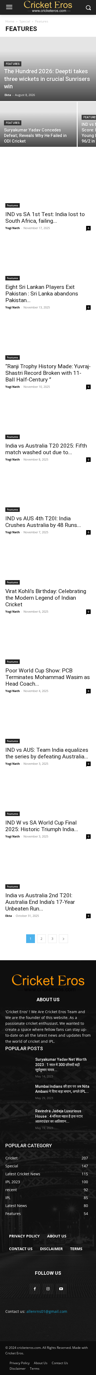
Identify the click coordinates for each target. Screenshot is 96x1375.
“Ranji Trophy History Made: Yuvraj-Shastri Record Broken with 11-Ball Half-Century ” (48, 373)
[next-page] (63, 938)
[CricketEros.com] (48, 6)
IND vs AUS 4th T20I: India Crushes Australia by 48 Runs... (43, 521)
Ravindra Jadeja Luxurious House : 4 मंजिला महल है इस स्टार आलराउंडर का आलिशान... (59, 1116)
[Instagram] (48, 1289)
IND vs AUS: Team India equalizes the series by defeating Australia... (46, 753)
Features (12, 63)
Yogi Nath (12, 228)
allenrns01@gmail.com (46, 1311)
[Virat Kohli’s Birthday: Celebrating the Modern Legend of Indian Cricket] (48, 564)
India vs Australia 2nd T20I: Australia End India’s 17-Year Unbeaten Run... (40, 902)
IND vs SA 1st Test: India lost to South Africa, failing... (45, 217)
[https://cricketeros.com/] (48, 983)
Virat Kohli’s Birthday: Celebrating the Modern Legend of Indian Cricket (45, 598)
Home (9, 21)
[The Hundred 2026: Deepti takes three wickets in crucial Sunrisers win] (48, 69)
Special (24, 21)
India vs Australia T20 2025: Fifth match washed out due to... (46, 449)
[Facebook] (35, 1289)
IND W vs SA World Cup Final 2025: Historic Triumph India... (41, 825)
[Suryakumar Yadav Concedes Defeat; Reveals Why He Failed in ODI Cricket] (38, 130)
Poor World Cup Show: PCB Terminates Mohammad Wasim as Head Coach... (47, 677)
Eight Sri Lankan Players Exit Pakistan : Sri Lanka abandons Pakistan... (41, 293)
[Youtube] (61, 1289)
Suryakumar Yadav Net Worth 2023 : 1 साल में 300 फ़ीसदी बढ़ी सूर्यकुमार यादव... (61, 1064)
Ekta (8, 95)
